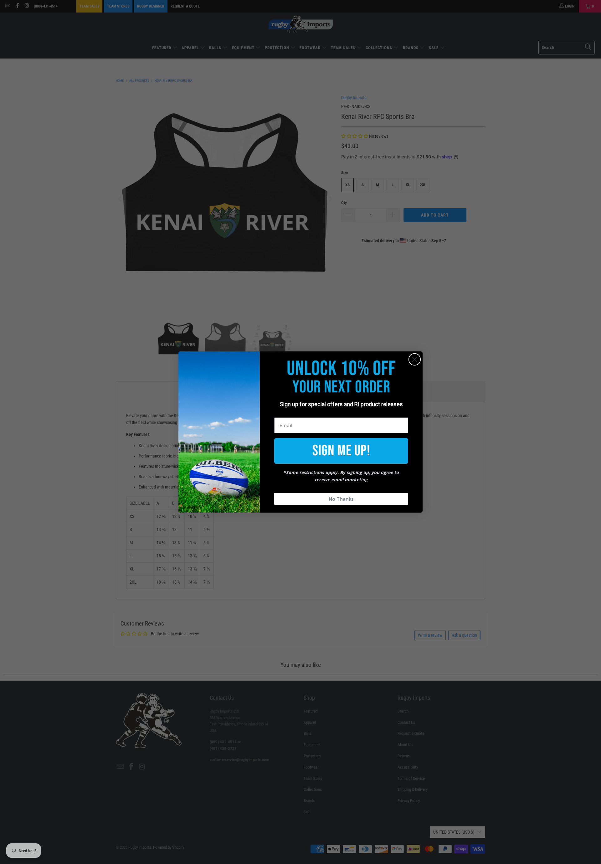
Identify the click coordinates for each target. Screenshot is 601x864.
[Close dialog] (414, 359)
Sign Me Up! (341, 451)
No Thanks (341, 499)
